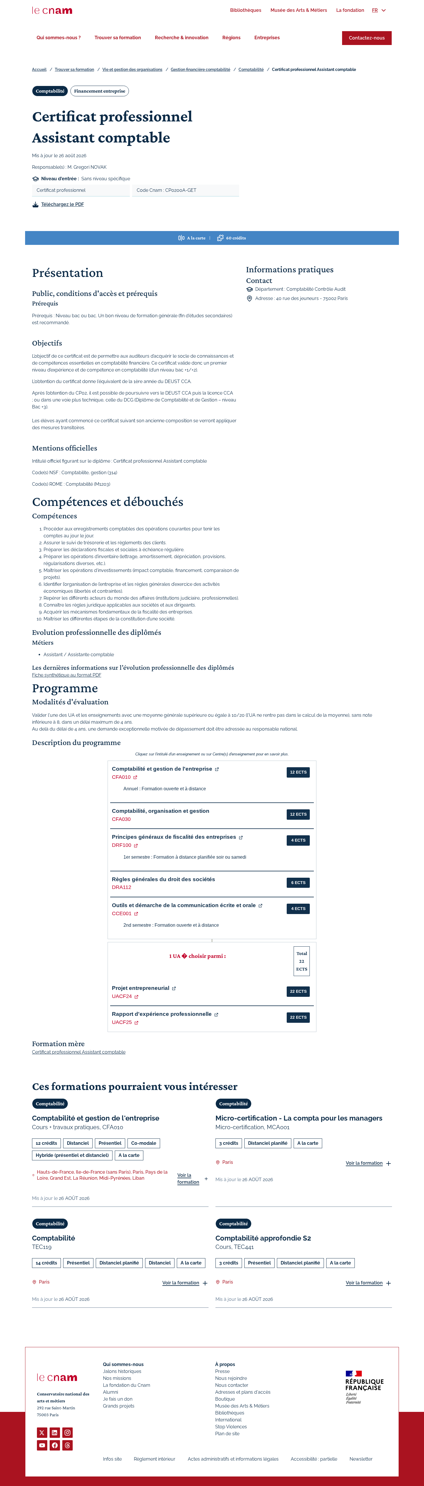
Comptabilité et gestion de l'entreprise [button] (162, 769)
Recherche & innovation (182, 37)
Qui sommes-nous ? (59, 37)
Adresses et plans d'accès (243, 1392)
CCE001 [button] (122, 913)
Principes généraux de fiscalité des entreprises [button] (174, 837)
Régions (231, 37)
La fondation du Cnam (126, 1385)
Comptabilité (251, 69)
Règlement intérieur (154, 1459)
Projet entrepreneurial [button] (140, 988)
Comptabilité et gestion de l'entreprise (95, 1118)
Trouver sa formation (118, 37)
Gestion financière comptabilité (200, 69)
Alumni (110, 1392)
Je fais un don (117, 1399)
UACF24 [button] (122, 996)
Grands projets (118, 1406)
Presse (222, 1371)
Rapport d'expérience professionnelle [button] (162, 1014)
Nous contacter (231, 1385)
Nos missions (117, 1378)
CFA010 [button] (121, 777)
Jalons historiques (122, 1371)
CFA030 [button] (121, 819)
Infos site (112, 1459)
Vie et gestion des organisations (132, 69)
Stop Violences (231, 1426)
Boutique (225, 1399)
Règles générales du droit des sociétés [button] (163, 879)
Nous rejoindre (231, 1378)
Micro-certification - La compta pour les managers (298, 1118)
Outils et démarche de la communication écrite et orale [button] (184, 905)
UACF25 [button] (122, 1022)
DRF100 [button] (121, 845)
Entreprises (267, 37)
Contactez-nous (367, 38)
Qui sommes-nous (123, 1364)
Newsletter (361, 1459)
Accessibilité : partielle (314, 1459)
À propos (225, 1364)
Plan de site (227, 1433)
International (228, 1420)
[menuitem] (245, 10)
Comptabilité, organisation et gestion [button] (160, 811)
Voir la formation (188, 1178)
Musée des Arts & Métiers (242, 1406)
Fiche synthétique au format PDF (66, 675)
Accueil (39, 69)
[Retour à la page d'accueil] (52, 10)
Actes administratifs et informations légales (233, 1459)
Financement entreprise (99, 91)
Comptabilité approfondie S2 (263, 1238)
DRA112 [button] (121, 887)
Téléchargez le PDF (62, 204)
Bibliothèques (229, 1413)
